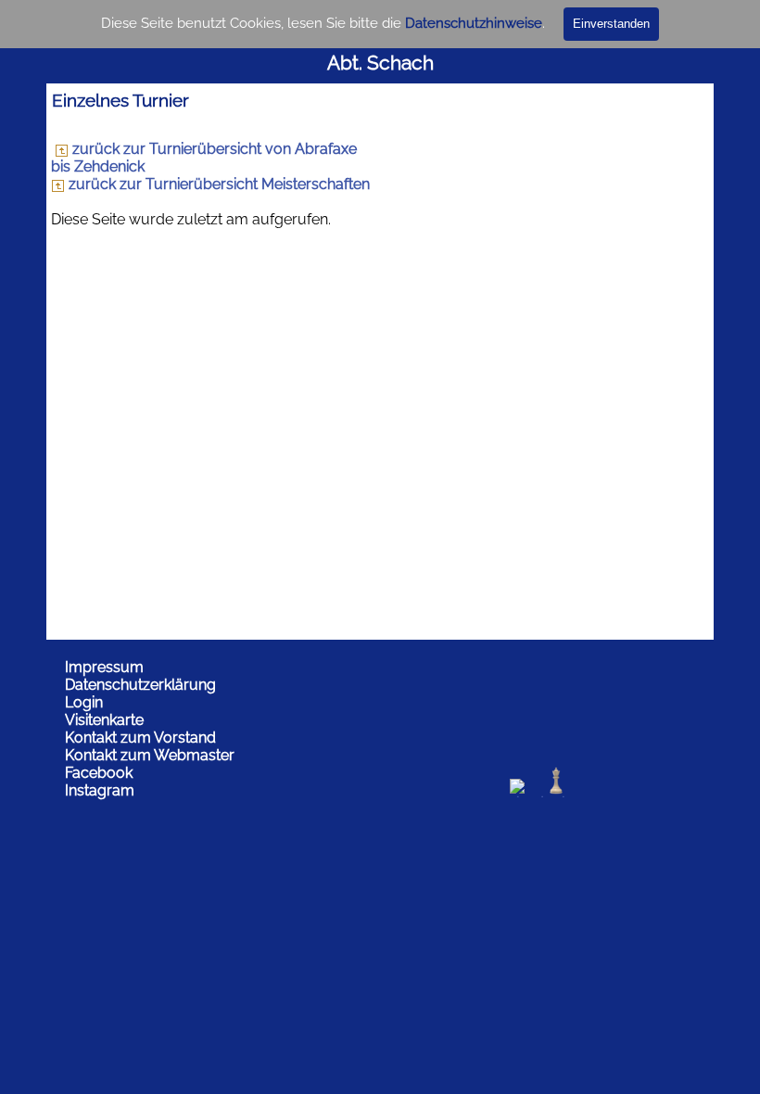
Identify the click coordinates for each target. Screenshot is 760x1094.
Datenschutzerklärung (140, 684)
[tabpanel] (380, 48)
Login (84, 702)
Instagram (99, 790)
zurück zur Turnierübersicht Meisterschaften (217, 184)
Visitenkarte (104, 720)
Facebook (99, 773)
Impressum (104, 667)
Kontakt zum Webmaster (149, 755)
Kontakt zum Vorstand (140, 737)
